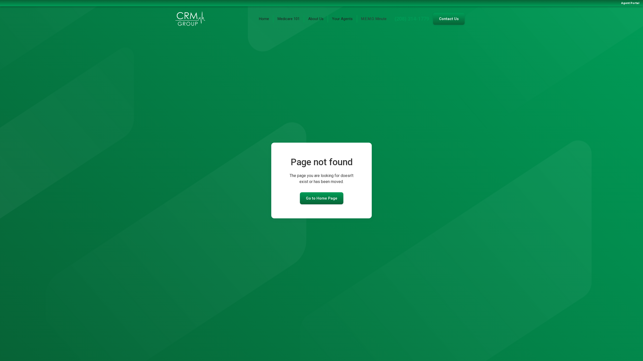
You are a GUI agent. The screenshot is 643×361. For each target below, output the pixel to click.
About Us (316, 19)
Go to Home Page (321, 198)
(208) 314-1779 (412, 19)
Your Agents (342, 19)
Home (264, 19)
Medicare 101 (289, 19)
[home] (190, 19)
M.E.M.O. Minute (374, 19)
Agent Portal (630, 3)
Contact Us (449, 19)
